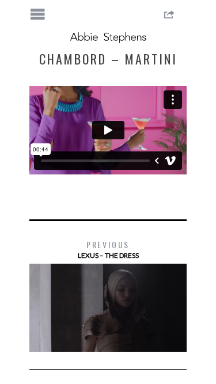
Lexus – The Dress (108, 249)
